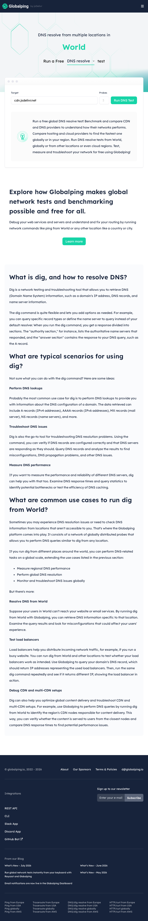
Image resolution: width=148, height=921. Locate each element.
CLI (7, 816)
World (74, 47)
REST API (11, 808)
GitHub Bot (12, 839)
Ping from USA (13, 905)
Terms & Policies (106, 769)
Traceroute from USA (44, 905)
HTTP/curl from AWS (120, 911)
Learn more (74, 241)
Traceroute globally (44, 908)
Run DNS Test (124, 100)
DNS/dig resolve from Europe (84, 902)
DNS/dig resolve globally (82, 908)
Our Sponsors (82, 769)
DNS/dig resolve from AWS (83, 911)
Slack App (11, 824)
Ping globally (12, 908)
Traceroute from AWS (45, 911)
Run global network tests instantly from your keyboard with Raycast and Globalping (38, 874)
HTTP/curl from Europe (122, 902)
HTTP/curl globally (119, 908)
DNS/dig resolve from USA (83, 905)
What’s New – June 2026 (94, 865)
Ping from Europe (14, 902)
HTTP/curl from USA (120, 905)
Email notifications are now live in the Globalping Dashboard (38, 883)
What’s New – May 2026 (93, 872)
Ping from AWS (13, 911)
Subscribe (134, 798)
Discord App (13, 831)
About (64, 769)
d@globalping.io (132, 769)
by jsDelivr (36, 6)
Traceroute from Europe (46, 902)
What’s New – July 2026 (18, 865)
